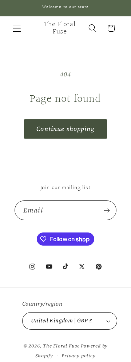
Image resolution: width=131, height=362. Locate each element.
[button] (17, 28)
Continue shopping (65, 128)
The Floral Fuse (61, 346)
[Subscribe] (107, 210)
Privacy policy (78, 356)
